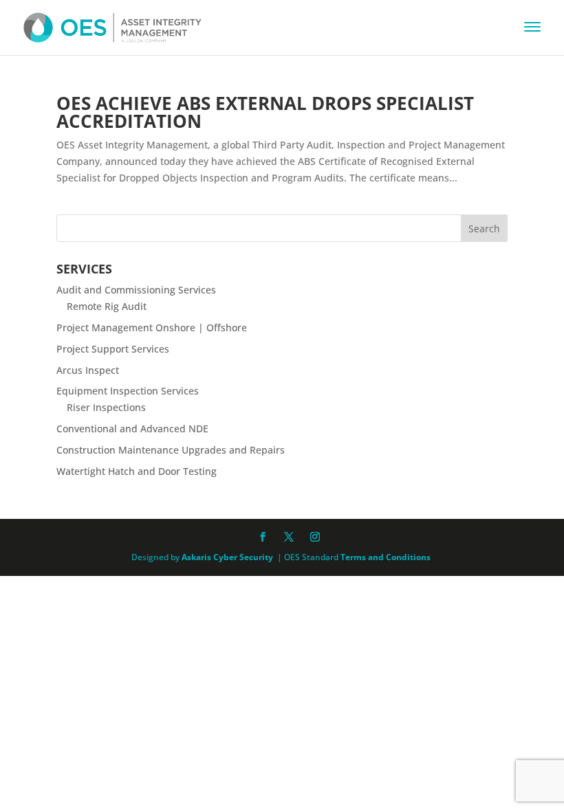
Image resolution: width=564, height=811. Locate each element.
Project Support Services (112, 348)
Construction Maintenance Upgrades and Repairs (170, 449)
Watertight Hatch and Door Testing (136, 471)
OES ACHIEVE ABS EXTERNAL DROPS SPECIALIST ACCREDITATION (265, 112)
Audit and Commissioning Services (136, 289)
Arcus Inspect (87, 370)
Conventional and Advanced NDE (132, 428)
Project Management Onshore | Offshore (151, 327)
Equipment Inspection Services (127, 390)
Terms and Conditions (385, 557)
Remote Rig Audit (107, 306)
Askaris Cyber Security (226, 557)
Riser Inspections (106, 407)
